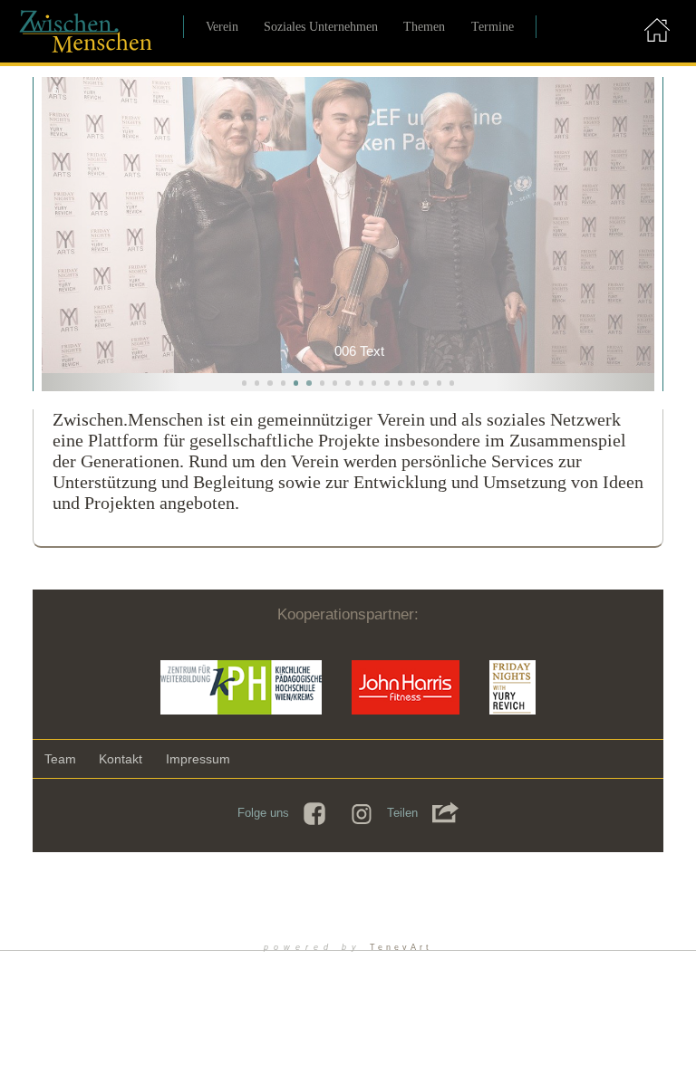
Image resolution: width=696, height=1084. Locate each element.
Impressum (198, 759)
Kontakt (120, 759)
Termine (492, 26)
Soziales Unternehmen (321, 26)
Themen (424, 26)
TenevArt (401, 947)
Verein (222, 26)
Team (60, 759)
